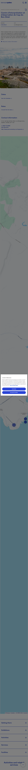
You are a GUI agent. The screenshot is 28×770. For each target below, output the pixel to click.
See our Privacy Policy (14, 385)
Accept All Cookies (14, 392)
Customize (14, 389)
